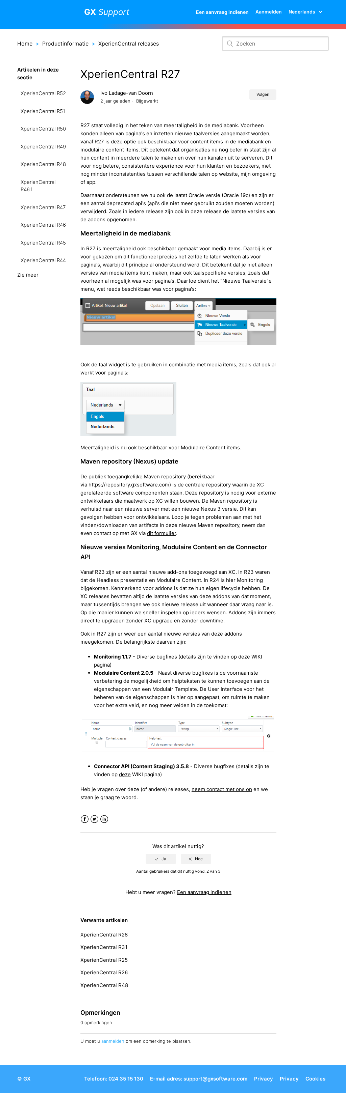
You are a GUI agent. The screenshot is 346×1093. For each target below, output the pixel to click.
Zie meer (28, 275)
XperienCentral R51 (43, 111)
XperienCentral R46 (43, 225)
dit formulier (161, 533)
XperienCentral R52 (43, 93)
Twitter (94, 819)
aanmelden (112, 1041)
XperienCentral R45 (43, 243)
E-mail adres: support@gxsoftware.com (198, 1078)
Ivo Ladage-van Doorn (126, 93)
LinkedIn (104, 819)
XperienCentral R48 (43, 164)
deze (244, 656)
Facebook (84, 819)
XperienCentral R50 (43, 128)
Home (24, 43)
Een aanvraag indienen (222, 12)
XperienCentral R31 (103, 947)
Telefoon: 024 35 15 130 (113, 1078)
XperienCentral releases (128, 43)
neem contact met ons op (222, 789)
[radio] (161, 859)
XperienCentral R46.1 (38, 186)
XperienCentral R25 (104, 960)
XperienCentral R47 (43, 207)
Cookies (315, 1078)
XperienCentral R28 (104, 934)
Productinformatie (65, 43)
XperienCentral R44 (43, 260)
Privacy (263, 1078)
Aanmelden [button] (268, 12)
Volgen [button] (262, 94)
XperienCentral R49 (43, 146)
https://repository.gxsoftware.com (129, 484)
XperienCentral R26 (104, 972)
